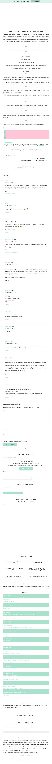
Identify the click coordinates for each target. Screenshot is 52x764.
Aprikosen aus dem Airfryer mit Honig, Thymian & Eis (12, 605)
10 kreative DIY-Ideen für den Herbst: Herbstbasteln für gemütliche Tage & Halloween (38, 569)
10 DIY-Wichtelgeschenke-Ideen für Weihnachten (14, 569)
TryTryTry (32, 501)
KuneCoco (5, 664)
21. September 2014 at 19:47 (11, 343)
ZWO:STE (5, 677)
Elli (6, 203)
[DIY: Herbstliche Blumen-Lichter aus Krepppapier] (38, 574)
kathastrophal (7, 612)
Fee (6, 219)
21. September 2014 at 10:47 (11, 241)
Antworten (7, 196)
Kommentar (5, 410)
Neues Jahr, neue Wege (7, 662)
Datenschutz (29, 755)
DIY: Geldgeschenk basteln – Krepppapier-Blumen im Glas (38, 562)
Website (4, 434)
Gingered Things (7, 647)
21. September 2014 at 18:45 (11, 328)
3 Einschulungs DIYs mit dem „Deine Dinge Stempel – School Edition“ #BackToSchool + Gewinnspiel (21, 644)
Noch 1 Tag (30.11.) (6, 640)
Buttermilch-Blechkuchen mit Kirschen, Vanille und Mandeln (14, 692)
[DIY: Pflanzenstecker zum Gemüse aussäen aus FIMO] (14, 560)
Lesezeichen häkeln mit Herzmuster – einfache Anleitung (13, 597)
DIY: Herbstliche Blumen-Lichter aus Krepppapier (38, 577)
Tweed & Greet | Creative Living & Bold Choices (16, 660)
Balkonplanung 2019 (7, 683)
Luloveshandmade (8, 673)
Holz (30, 166)
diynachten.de (7, 638)
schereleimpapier (8, 630)
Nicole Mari (8, 357)
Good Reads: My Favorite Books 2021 (10, 675)
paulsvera (6, 695)
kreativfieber (7, 599)
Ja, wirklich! (35, 463)
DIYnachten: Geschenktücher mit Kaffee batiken (11, 657)
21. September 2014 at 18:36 (11, 314)
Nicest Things (7, 617)
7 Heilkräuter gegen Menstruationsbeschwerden (11, 670)
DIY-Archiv (19, 748)
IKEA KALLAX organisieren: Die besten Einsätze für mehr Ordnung (15, 631)
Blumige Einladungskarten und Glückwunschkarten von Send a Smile (15, 649)
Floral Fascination (12, 229)
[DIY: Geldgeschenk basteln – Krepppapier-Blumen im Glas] (38, 560)
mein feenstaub (26, 14)
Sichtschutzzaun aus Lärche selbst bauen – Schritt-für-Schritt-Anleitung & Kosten (17, 627)
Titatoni (5, 634)
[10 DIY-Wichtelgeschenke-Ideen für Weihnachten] (14, 567)
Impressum (22, 755)
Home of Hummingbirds (9, 686)
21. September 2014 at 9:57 (11, 205)
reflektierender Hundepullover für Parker (10, 679)
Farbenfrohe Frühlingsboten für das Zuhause (11, 696)
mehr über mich (26, 468)
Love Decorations (8, 643)
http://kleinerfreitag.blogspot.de (11, 252)
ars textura (6, 595)
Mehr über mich (41, 145)
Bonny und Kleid (7, 625)
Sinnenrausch (7, 651)
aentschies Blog (7, 682)
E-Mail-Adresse (6, 429)
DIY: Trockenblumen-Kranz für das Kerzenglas (11, 653)
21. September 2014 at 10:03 (11, 221)
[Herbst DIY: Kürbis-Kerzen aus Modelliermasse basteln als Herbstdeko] (14, 574)
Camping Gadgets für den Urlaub (9, 601)
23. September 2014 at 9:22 (11, 359)
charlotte (8, 341)
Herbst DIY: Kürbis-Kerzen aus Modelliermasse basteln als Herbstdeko (14, 577)
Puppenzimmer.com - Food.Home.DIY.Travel (14, 690)
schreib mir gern (44, 586)
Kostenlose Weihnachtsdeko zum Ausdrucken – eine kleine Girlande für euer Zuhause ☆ (19, 636)
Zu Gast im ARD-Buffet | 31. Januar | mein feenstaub (17, 389)
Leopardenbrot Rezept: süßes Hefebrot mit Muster (12, 618)
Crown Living (8, 290)
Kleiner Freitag (9, 239)
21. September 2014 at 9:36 (11, 182)
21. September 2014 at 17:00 (11, 292)
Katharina (7, 262)
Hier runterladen (35, 1)
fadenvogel (8, 326)
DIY (28, 166)
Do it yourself (31, 167)
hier (19, 586)
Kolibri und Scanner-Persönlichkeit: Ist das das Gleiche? (13, 688)
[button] (5, 131)
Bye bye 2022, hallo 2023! (8, 666)
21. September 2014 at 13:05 (11, 264)
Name (4, 424)
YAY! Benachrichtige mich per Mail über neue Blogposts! (15, 441)
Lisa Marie (7, 311)
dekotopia (5, 656)
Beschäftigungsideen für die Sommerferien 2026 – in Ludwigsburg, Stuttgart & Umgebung (19, 614)
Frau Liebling (6, 669)
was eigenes (6, 604)
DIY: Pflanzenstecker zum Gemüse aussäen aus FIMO (14, 562)
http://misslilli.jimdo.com (10, 193)
